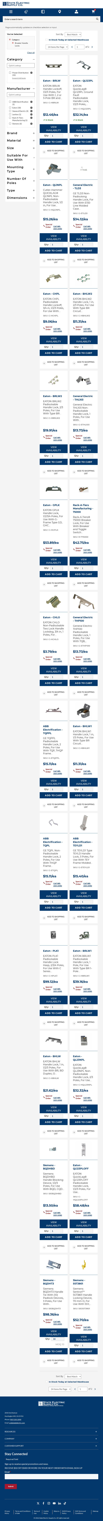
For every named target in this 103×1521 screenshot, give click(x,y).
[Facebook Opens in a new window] (43, 1503)
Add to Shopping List (54, 151)
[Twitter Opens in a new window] (38, 1503)
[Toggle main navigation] (11, 11)
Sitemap (95, 1511)
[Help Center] (26, 11)
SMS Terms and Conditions (80, 1512)
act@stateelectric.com (17, 1423)
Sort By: (59, 34)
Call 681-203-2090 (57, 227)
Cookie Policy (46, 1512)
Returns (56, 1511)
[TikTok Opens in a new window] (65, 1503)
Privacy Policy (7, 1512)
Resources (10, 1431)
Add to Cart (53, 141)
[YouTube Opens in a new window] (54, 1503)
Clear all (31, 52)
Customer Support (14, 1446)
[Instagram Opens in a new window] (48, 1503)
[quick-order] (43, 11)
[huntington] (60, 11)
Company (9, 1439)
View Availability (53, 129)
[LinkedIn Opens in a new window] (59, 1503)
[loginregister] (76, 11)
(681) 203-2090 (15, 1419)
